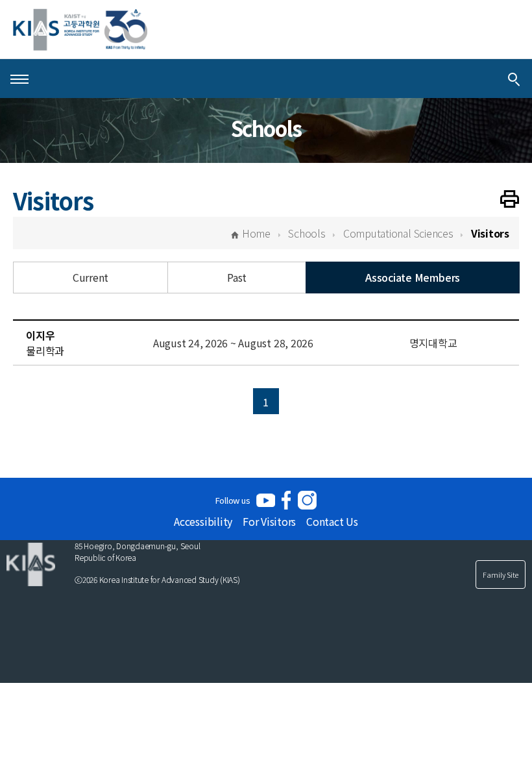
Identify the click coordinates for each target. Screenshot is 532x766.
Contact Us (332, 521)
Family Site (500, 574)
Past (237, 277)
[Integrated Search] (514, 78)
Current (90, 277)
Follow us (232, 500)
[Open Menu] (19, 78)
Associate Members (412, 277)
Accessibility (203, 521)
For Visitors (269, 521)
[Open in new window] (265, 500)
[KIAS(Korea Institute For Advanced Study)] (80, 29)
